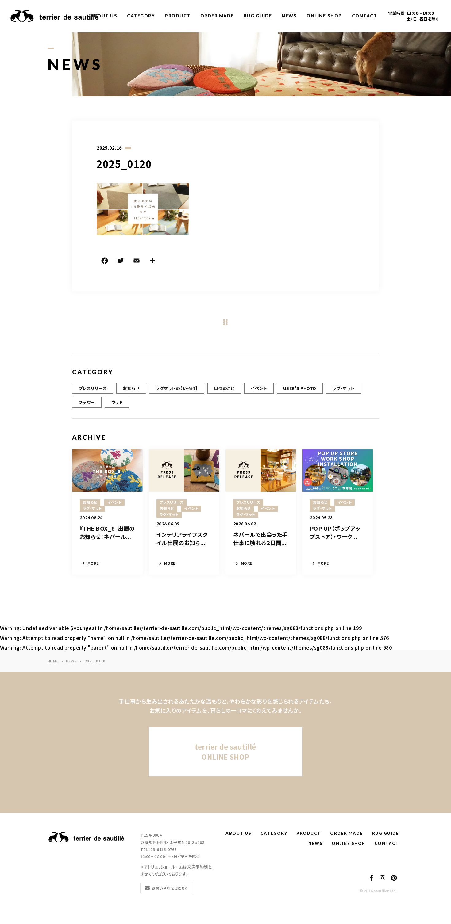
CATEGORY (141, 15)
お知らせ (131, 388)
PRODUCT (178, 15)
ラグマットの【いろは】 (177, 388)
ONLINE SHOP (324, 15)
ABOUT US (104, 15)
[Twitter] (120, 261)
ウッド (117, 402)
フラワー (87, 402)
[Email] (136, 261)
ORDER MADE (217, 15)
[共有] (152, 261)
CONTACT (364, 15)
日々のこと (224, 388)
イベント (259, 388)
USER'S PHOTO (299, 388)
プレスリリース (93, 388)
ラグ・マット (343, 388)
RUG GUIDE (258, 15)
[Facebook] (105, 261)
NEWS (289, 15)
